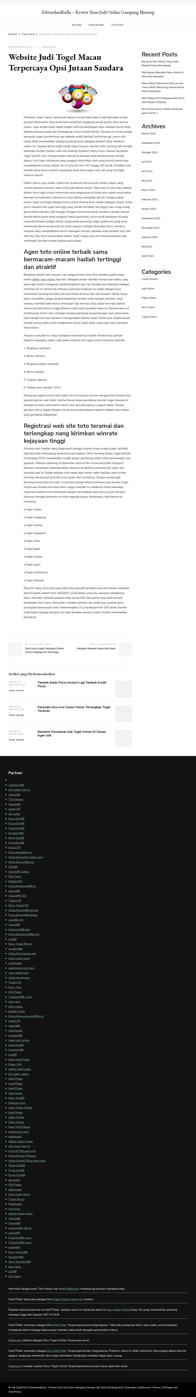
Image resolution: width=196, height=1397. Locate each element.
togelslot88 (16, 1050)
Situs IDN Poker (56, 1351)
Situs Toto (15, 987)
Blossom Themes (151, 1387)
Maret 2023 (148, 190)
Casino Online (149, 279)
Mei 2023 (147, 180)
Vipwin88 (14, 795)
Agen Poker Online (20, 1108)
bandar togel (16, 1011)
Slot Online (148, 307)
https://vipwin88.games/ (23, 910)
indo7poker (15, 1030)
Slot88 (12, 867)
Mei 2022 (147, 246)
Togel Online (49, 47)
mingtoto (14, 1209)
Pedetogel (15, 1204)
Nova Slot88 (16, 819)
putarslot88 (16, 1045)
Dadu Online (16, 1117)
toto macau (15, 1006)
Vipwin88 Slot (17, 896)
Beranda (76, 25)
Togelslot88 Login (20, 997)
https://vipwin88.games (22, 915)
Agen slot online (18, 1040)
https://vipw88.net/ (20, 852)
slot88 (12, 939)
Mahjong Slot (16, 1103)
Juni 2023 (147, 171)
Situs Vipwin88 (18, 1252)
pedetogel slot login (21, 968)
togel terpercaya (19, 978)
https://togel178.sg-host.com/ (27, 1161)
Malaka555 (15, 881)
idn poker (14, 814)
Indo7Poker (15, 1079)
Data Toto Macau (19, 1127)
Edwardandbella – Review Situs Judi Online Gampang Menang (98, 12)
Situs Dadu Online (118, 1310)
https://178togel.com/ (22, 1151)
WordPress (14, 1391)
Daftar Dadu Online (20, 1141)
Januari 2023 (149, 209)
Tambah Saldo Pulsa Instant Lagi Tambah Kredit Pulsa (72, 684)
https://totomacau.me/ (22, 953)
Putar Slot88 (16, 1165)
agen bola (14, 1267)
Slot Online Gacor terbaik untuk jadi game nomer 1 (162, 111)
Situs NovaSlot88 (19, 1262)
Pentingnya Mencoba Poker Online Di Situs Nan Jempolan (163, 74)
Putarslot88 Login (20, 1238)
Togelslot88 (16, 785)
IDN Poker (14, 992)
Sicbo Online (16, 1122)
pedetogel (15, 963)
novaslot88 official (19, 1228)
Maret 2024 (148, 133)
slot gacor (14, 1276)
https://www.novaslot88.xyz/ (26, 1016)
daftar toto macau (43, 279)
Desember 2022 (151, 218)
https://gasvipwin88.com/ (23, 934)
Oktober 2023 (150, 152)
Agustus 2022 (150, 237)
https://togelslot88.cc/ (22, 886)
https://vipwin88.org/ (21, 862)
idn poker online (18, 1074)
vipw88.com (15, 920)
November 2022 (151, 228)
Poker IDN (14, 1064)
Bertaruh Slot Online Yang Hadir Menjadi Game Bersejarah (160, 63)
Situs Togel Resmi (20, 944)
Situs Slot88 (16, 1098)
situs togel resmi (19, 958)
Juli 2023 (147, 161)
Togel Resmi (16, 1199)
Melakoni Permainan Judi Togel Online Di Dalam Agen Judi (72, 734)
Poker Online (149, 298)
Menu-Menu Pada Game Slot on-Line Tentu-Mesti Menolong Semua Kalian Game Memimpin (163, 87)
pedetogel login (18, 1132)
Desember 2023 (151, 143)
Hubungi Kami (96, 25)
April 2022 (148, 256)
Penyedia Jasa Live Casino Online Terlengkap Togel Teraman (74, 709)
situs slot (14, 1002)
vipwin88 (14, 891)
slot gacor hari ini (19, 790)
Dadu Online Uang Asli (68, 1299)
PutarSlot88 (16, 823)
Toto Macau (15, 799)
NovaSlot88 (16, 833)
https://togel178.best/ (22, 1156)
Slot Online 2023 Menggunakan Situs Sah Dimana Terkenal (163, 100)
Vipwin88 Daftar (18, 872)
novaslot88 (15, 949)
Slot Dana (14, 876)
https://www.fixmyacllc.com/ (25, 857)
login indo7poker (19, 1059)
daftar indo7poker (19, 1069)
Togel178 (14, 900)
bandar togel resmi (20, 1213)
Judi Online (117, 25)
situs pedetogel (18, 973)
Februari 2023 (150, 199)
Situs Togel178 (18, 905)
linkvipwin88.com (19, 929)
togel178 (14, 809)
